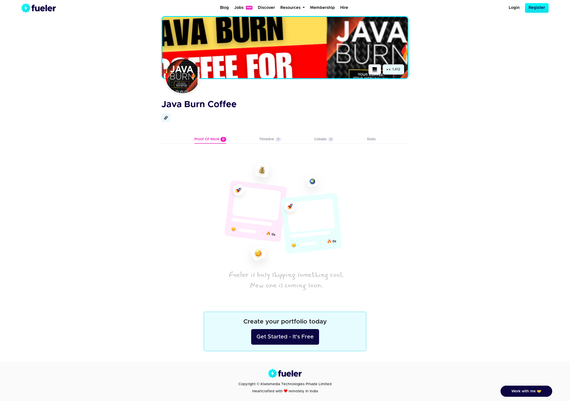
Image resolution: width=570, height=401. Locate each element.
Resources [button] (291, 8)
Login (514, 8)
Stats (371, 139)
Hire (344, 8)
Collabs (323, 139)
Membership (322, 8)
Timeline (269, 139)
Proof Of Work (209, 139)
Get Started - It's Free (285, 337)
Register (537, 8)
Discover (266, 8)
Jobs (243, 8)
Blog (224, 8)
